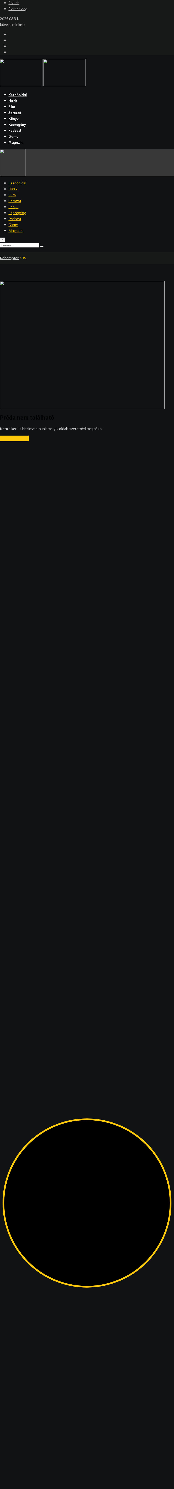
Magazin (15, 142)
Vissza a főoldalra (14, 438)
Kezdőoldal (17, 95)
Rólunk (13, 3)
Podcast (14, 131)
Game (13, 137)
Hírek (12, 101)
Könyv (13, 119)
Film (11, 107)
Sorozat (14, 113)
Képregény (17, 125)
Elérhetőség (17, 9)
